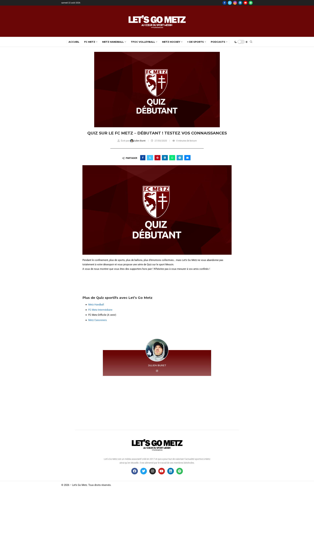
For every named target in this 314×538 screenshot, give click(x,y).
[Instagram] (235, 3)
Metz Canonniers (97, 320)
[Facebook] (225, 3)
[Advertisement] (157, 402)
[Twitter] (230, 3)
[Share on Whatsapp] (172, 157)
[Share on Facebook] (142, 157)
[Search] (251, 42)
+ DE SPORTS (195, 41)
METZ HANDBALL (113, 41)
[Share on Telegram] (180, 157)
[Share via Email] (187, 157)
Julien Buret (139, 140)
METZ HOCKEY (171, 41)
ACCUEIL (74, 41)
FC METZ (89, 41)
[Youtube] (245, 3)
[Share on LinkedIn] (165, 157)
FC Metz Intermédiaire (100, 309)
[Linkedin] (240, 3)
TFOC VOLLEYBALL (143, 41)
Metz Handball (96, 304)
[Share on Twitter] (150, 157)
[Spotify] (251, 3)
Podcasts (218, 41)
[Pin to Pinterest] (157, 157)
